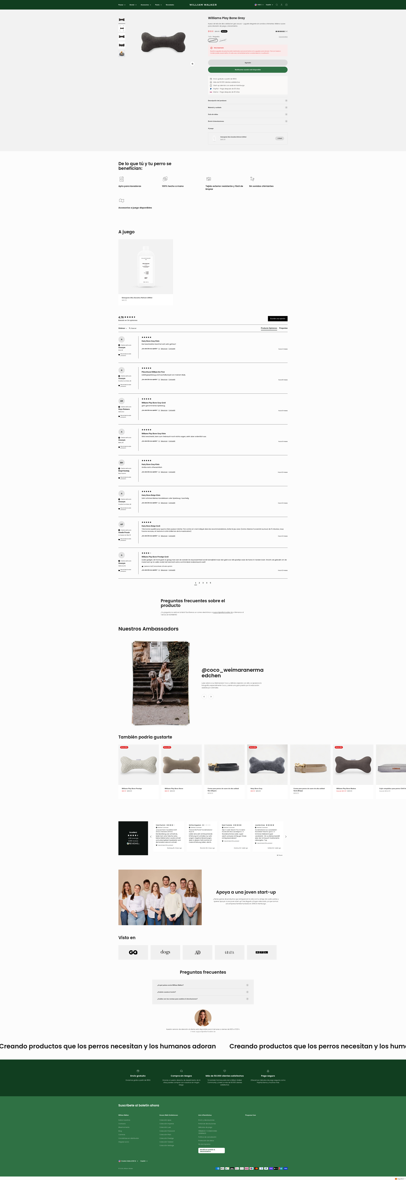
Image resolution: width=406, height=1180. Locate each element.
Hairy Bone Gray (257, 790)
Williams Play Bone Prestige (133, 790)
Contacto (122, 1134)
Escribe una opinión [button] (278, 319)
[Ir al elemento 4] (121, 45)
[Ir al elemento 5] (121, 54)
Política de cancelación (208, 1147)
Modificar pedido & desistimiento (208, 1161)
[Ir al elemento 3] (121, 37)
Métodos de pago (206, 1137)
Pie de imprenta (205, 1154)
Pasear (121, 5)
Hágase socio (123, 1152)
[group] (129, 318)
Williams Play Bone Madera (347, 790)
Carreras (121, 1145)
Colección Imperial (166, 1134)
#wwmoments (123, 1137)
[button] (281, 31)
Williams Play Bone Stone (175, 790)
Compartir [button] (172, 350)
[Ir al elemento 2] (121, 28)
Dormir (133, 5)
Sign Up (283, 1113)
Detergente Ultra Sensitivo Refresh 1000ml (139, 298)
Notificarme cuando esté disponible (247, 70)
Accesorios (147, 5)
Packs (160, 5)
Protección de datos (207, 1151)
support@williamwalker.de (223, 614)
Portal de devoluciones (208, 1134)
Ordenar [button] (121, 330)
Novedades (173, 5)
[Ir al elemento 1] (121, 20)
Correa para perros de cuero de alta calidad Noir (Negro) (222, 791)
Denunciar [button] (164, 350)
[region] (218, 838)
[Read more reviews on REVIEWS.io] (133, 845)
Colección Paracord (166, 1141)
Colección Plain (164, 1145)
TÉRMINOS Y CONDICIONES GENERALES (208, 1142)
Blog (120, 1141)
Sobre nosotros (124, 1130)
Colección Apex (164, 1130)
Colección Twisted (165, 1152)
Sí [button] (159, 350)
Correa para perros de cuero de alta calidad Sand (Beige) (308, 791)
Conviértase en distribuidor (128, 1148)
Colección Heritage (166, 1156)
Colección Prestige (166, 1148)
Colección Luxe (164, 1137)
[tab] (269, 330)
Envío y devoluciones (207, 1130)
